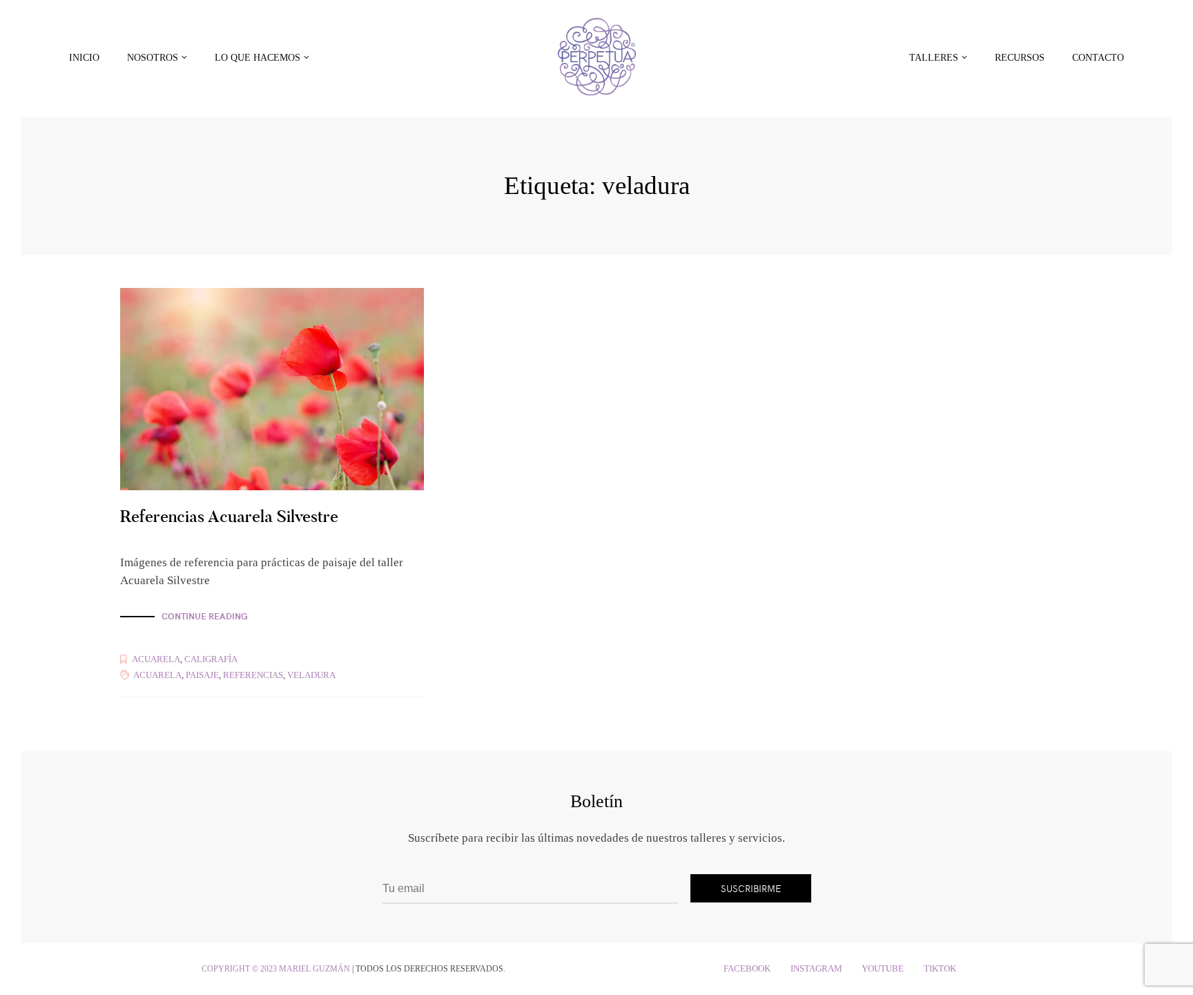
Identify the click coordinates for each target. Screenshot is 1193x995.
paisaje (202, 675)
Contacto (1098, 57)
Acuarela (156, 659)
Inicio (84, 57)
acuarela (157, 675)
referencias (253, 675)
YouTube (883, 969)
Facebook (747, 969)
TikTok (940, 969)
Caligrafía (210, 659)
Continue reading (205, 616)
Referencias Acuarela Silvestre (229, 516)
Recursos (1020, 57)
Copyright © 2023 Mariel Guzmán (276, 969)
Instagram (816, 969)
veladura (311, 675)
